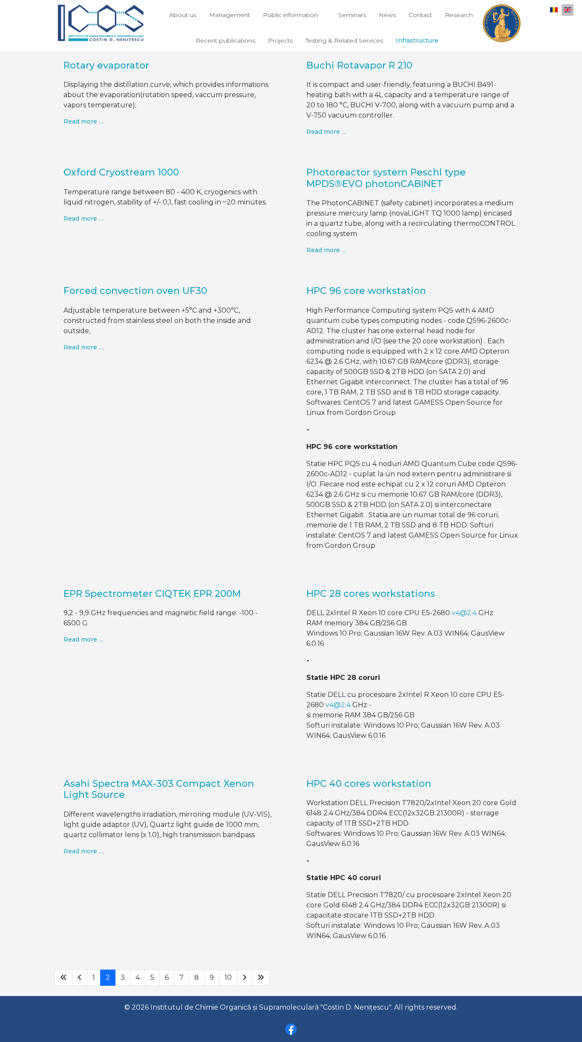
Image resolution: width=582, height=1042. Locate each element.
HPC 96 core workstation (366, 290)
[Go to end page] (261, 978)
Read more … (83, 121)
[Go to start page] (63, 978)
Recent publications (225, 40)
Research (459, 15)
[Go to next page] (244, 978)
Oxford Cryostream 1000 (121, 172)
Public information (290, 15)
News (387, 15)
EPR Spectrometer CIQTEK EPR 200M (152, 593)
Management (229, 15)
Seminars (352, 15)
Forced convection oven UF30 (135, 290)
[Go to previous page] (79, 978)
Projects (280, 40)
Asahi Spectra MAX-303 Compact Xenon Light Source (158, 789)
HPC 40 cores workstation (368, 783)
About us (182, 15)
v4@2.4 (464, 613)
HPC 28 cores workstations (370, 593)
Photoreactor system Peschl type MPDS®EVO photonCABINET (386, 178)
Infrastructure (417, 40)
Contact (420, 15)
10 (228, 977)
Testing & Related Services (344, 40)
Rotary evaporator (106, 65)
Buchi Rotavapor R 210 (359, 65)
